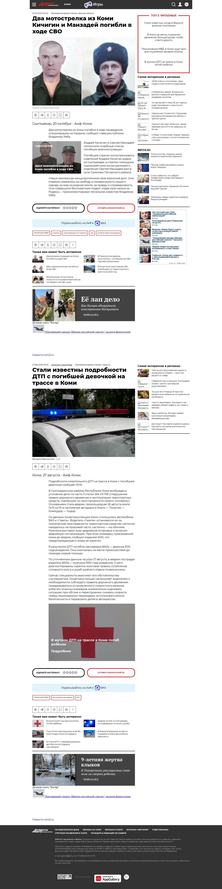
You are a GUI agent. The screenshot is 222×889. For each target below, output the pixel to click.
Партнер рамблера (83, 877)
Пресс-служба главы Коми (45, 107)
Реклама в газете (114, 830)
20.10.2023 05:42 (40, 13)
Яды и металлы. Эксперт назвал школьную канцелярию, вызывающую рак (168, 416)
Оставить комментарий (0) (111, 208)
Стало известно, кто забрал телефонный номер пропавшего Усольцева (167, 178)
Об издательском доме (67, 830)
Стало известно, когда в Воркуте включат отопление (163, 24)
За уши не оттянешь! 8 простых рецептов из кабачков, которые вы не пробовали (170, 394)
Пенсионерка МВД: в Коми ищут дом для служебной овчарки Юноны (163, 50)
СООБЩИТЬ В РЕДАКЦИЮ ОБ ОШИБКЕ (108, 833)
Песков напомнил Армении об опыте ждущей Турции (170, 187)
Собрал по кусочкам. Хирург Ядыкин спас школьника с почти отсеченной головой (170, 137)
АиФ (58, 459)
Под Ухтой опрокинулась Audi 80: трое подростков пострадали (63, 732)
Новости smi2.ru (43, 355)
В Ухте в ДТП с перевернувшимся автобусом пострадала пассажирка (63, 744)
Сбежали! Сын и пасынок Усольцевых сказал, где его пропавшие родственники (171, 383)
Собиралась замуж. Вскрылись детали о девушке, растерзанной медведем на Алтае (168, 94)
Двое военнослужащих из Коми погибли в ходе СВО (62, 257)
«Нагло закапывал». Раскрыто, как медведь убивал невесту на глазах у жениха (170, 405)
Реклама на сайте (92, 830)
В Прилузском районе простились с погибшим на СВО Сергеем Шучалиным (114, 259)
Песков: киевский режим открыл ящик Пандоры (167, 166)
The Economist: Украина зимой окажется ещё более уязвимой (166, 155)
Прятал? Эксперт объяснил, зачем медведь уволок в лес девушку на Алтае (169, 126)
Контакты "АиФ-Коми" (137, 830)
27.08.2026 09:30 (40, 364)
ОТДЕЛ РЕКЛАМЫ (160, 830)
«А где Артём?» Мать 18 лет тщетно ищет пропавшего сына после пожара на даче (169, 105)
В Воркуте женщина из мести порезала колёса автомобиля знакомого (113, 734)
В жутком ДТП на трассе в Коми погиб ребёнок (163, 63)
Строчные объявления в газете (71, 833)
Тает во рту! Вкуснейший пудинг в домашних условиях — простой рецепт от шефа (169, 373)
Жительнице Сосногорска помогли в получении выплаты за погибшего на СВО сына (63, 279)
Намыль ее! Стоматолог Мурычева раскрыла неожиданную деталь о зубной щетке (169, 116)
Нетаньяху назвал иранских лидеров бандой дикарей (169, 198)
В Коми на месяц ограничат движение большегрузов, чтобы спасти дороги (163, 37)
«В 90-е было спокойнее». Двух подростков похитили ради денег (169, 82)
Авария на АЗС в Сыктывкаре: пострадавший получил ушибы (114, 722)
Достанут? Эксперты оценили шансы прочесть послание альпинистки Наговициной (170, 426)
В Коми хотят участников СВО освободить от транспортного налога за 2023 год (113, 269)
